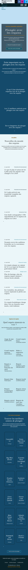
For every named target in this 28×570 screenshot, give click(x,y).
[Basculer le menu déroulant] (25, 5)
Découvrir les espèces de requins (14, 44)
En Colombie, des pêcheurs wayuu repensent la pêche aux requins (15, 292)
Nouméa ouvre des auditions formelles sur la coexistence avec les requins (14, 244)
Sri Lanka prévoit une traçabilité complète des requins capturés (12, 194)
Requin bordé (21, 379)
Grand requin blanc (21, 340)
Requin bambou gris (20, 365)
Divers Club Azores (21, 498)
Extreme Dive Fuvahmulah (21, 460)
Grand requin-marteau (9, 351)
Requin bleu (8, 379)
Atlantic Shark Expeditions (21, 518)
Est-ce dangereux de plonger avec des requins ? (15, 126)
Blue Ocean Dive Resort (9, 518)
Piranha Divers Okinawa (9, 480)
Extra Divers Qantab (9, 498)
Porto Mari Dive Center (21, 441)
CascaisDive (9, 440)
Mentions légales (12, 562)
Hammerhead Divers (9, 537)
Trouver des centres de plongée (14, 48)
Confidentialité (20, 562)
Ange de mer (9, 339)
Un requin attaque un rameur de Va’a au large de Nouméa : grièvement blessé (15, 267)
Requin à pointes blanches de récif (8, 366)
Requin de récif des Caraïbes (19, 402)
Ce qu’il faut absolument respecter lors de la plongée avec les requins (15, 91)
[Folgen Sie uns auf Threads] (26, 1)
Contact (6, 562)
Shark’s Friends (21, 536)
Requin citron (21, 389)
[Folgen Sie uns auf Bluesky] (24, 1)
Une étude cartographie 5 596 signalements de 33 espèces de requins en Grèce (15, 216)
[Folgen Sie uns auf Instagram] (22, 1)
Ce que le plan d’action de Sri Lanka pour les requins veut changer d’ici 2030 (15, 171)
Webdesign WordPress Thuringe (14, 566)
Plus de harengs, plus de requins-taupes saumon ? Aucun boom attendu (13, 276)
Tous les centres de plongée (14, 551)
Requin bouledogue (8, 390)
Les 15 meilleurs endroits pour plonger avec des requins (15, 109)
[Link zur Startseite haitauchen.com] (4, 5)
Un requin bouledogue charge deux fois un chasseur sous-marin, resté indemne (15, 304)
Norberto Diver (21, 479)
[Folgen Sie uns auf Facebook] (19, 1)
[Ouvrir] (21, 5)
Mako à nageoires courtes (19, 352)
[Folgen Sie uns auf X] (16, 1)
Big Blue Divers (9, 458)
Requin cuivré (9, 400)
